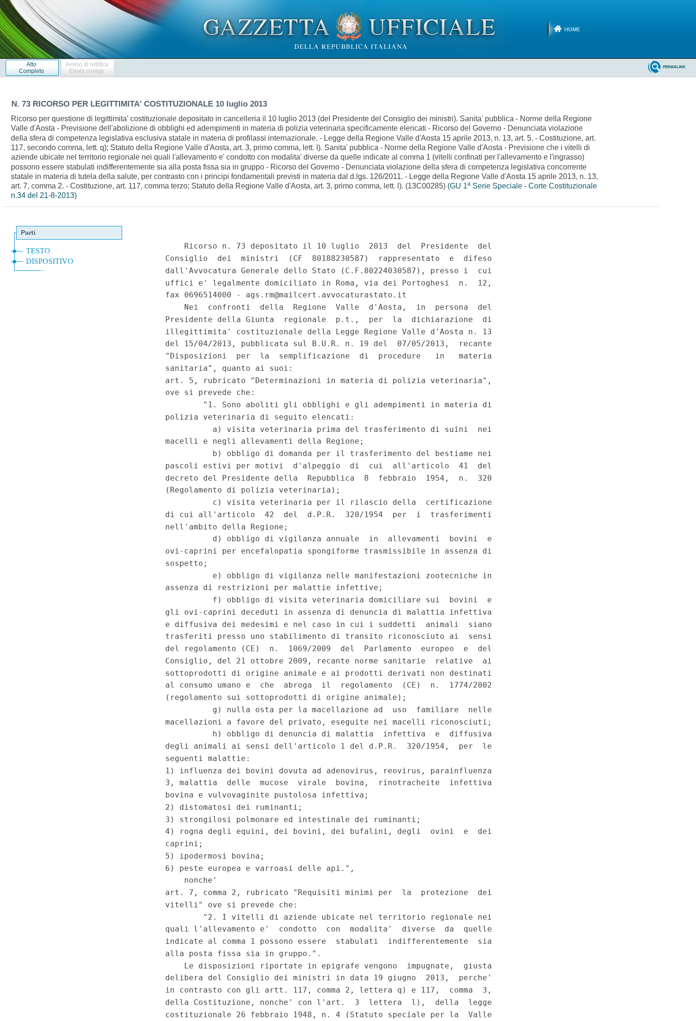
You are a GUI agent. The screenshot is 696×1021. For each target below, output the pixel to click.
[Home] (348, 29)
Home (572, 29)
